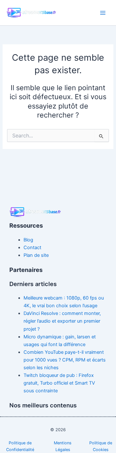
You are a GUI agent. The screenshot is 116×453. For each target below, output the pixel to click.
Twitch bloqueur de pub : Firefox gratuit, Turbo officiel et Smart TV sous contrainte (59, 383)
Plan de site (36, 255)
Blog (28, 240)
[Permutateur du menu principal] (103, 13)
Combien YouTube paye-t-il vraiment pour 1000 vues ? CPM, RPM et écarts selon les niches (65, 359)
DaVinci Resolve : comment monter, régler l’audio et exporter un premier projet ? (62, 321)
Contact (32, 247)
